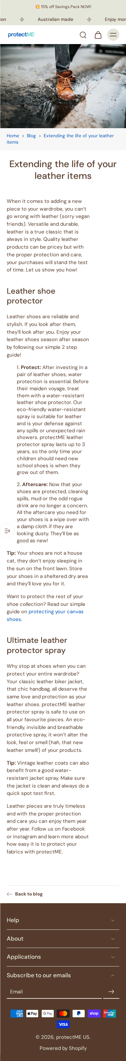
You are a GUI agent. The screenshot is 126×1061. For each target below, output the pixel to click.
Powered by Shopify (63, 1048)
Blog (31, 136)
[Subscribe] (111, 992)
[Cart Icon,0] (97, 34)
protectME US (72, 1037)
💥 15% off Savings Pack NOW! (63, 6)
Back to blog (29, 894)
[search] (83, 34)
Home (13, 136)
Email (16, 991)
